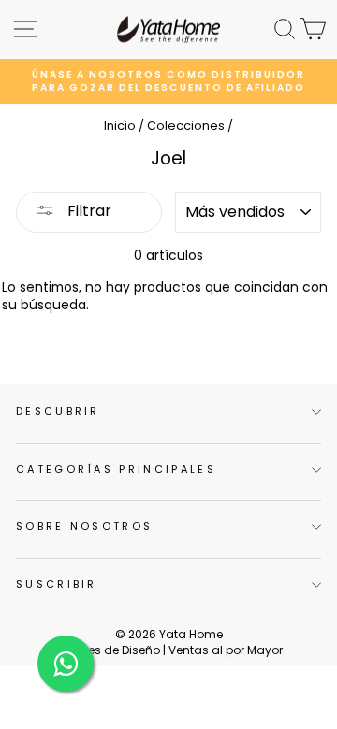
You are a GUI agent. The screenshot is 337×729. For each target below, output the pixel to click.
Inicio (120, 126)
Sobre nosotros (84, 526)
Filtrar (87, 211)
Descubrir (58, 411)
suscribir (56, 584)
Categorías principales (116, 469)
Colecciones (186, 126)
